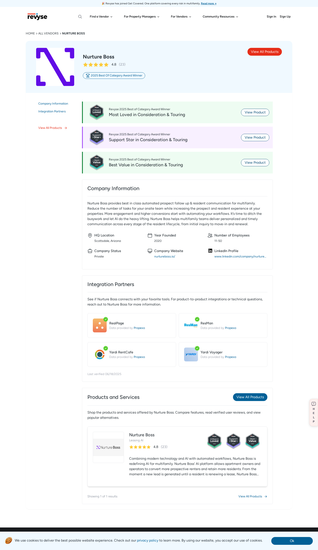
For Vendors (179, 16)
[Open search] (80, 16)
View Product (255, 112)
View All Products (264, 52)
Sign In (271, 16)
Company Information (53, 103)
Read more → (209, 3)
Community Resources (218, 16)
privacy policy (147, 540)
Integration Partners (52, 111)
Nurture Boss (73, 33)
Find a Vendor (99, 16)
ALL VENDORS (48, 33)
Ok (292, 541)
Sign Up (285, 16)
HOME (30, 33)
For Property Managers (140, 16)
